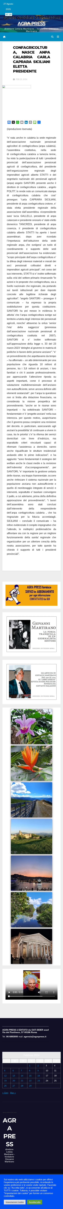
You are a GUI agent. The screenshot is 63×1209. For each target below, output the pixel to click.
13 (14, 1075)
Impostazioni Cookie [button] (15, 1202)
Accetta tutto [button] (34, 1202)
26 (5, 1085)
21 (22, 1080)
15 (30, 1075)
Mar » (13, 1092)
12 (5, 1075)
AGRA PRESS (31, 23)
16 (38, 1075)
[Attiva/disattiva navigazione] (58, 36)
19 (5, 1080)
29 (30, 1085)
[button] (52, 37)
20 (14, 1080)
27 (14, 1085)
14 (22, 1075)
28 (22, 1085)
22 (30, 1080)
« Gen (5, 1092)
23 (38, 1080)
